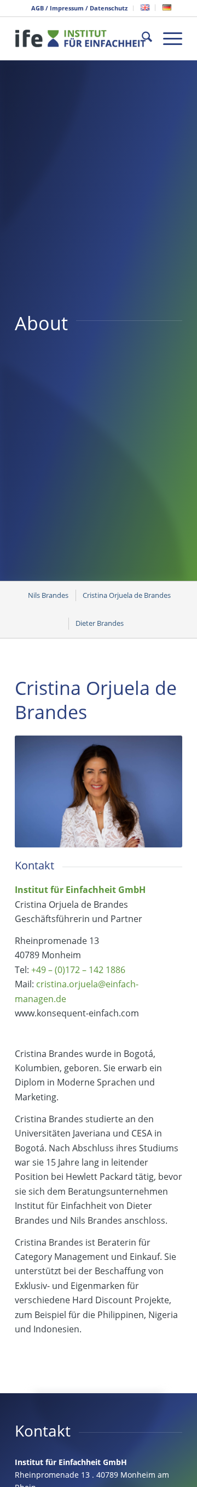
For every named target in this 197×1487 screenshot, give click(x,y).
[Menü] (167, 38)
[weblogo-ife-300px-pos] (82, 38)
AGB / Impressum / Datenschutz (79, 8)
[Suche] (141, 38)
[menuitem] (80, 8)
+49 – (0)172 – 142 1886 (78, 970)
